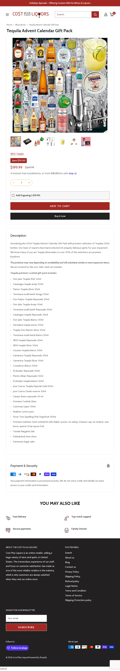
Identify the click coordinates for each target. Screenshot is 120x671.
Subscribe (26, 627)
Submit (3, 668)
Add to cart (60, 206)
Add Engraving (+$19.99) (28, 195)
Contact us (70, 567)
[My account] (105, 14)
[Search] (95, 14)
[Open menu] (7, 14)
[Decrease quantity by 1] (14, 183)
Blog (67, 562)
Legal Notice (71, 586)
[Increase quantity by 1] (29, 183)
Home (9, 24)
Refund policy (72, 581)
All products (20, 24)
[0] (112, 14)
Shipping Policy (72, 576)
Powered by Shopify (38, 657)
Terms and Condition (75, 590)
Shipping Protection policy (78, 600)
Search (68, 552)
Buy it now (60, 216)
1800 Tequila (17, 153)
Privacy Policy (72, 571)
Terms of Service (73, 595)
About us (69, 557)
